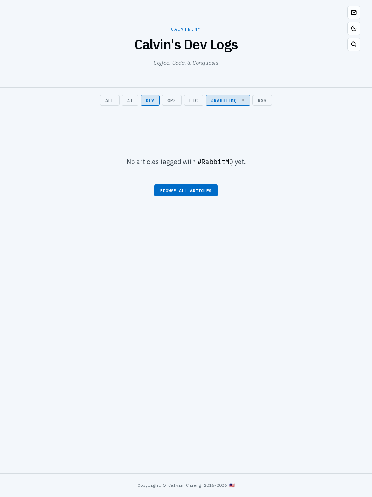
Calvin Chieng (184, 485)
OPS (171, 100)
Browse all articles (186, 190)
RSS (262, 100)
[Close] (242, 100)
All (109, 100)
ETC (193, 100)
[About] (353, 12)
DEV (150, 100)
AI (130, 100)
